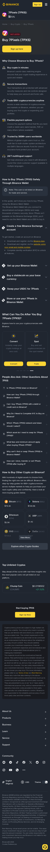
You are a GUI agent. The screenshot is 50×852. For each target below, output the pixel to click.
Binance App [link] (39, 241)
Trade (36, 364)
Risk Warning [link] (37, 673)
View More (25, 537)
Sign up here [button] (17, 48)
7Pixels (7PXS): (17, 12)
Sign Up (37, 4)
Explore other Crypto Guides (25, 546)
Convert (13, 364)
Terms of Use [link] (23, 673)
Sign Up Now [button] (25, 614)
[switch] (45, 782)
